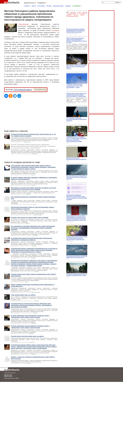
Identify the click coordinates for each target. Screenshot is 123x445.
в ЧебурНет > (77, 6)
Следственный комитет (23, 90)
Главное (27, 6)
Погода (48, 6)
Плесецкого (55, 30)
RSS (17, 378)
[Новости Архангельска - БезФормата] (10, 2)
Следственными (23, 24)
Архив (33, 6)
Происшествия (58, 6)
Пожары (68, 6)
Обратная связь (8, 375)
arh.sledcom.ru (10, 33)
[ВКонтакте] (6, 96)
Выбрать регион (8, 376)
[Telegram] (15, 96)
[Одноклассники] (11, 96)
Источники (41, 6)
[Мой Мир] (19, 96)
